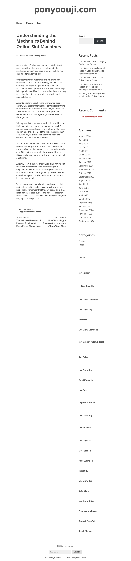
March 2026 (84, 155)
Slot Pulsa (83, 357)
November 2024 (86, 214)
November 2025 (86, 169)
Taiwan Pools (85, 427)
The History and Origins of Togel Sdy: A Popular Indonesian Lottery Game (91, 87)
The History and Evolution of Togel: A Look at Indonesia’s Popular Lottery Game (92, 71)
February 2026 (85, 158)
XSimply (75, 558)
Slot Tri (82, 257)
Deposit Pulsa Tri (87, 402)
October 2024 (85, 217)
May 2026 (83, 147)
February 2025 (85, 202)
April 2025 (83, 195)
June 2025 (84, 188)
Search (82, 36)
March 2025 (84, 199)
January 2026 (85, 162)
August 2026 (85, 136)
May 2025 (83, 191)
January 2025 (85, 206)
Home (19, 23)
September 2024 (86, 221)
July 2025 (83, 184)
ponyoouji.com (65, 9)
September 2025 (86, 177)
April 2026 (83, 151)
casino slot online (33, 212)
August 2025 (85, 180)
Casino (29, 23)
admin (43, 55)
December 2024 (86, 210)
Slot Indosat (84, 272)
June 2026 (84, 143)
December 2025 (86, 166)
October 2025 (85, 173)
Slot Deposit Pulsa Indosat (91, 341)
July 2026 (83, 140)
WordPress (58, 558)
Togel (39, 23)
